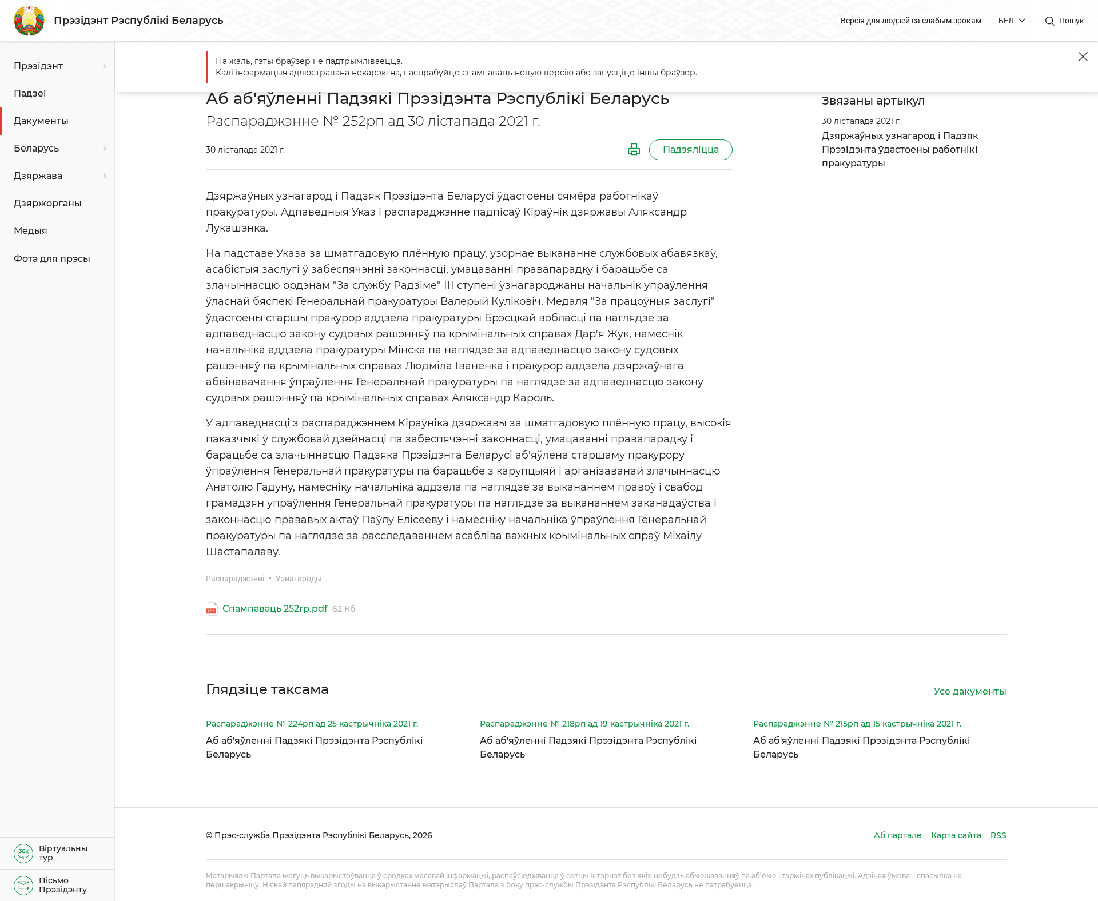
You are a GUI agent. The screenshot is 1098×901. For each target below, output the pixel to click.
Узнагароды (299, 578)
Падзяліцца (691, 149)
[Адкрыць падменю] (103, 66)
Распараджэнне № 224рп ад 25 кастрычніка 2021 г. (312, 724)
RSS (998, 835)
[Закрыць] (1083, 56)
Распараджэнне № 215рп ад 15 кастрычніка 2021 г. (857, 724)
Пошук (1071, 20)
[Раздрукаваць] (634, 149)
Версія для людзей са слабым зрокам (911, 20)
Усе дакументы (970, 691)
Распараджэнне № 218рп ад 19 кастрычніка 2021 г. (584, 724)
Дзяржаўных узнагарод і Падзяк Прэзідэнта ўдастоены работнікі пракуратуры (900, 149)
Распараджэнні (235, 578)
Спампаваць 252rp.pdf (275, 608)
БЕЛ (1006, 20)
